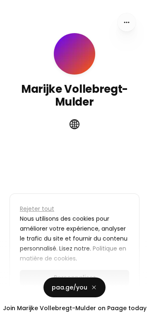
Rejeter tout (37, 209)
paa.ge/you (69, 287)
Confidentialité (22, 314)
